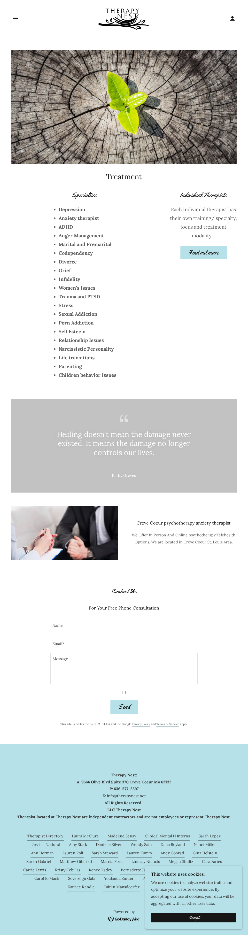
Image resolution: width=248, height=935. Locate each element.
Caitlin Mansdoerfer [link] (121, 886)
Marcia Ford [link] (112, 861)
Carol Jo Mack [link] (46, 878)
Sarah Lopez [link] (210, 836)
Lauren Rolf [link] (72, 852)
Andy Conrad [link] (172, 852)
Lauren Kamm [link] (139, 852)
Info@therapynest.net (126, 795)
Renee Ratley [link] (100, 869)
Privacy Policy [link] (141, 724)
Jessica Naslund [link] (46, 844)
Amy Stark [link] (78, 844)
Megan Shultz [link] (181, 861)
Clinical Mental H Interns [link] (167, 836)
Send (124, 707)
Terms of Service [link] (167, 724)
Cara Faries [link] (212, 861)
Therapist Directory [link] (45, 836)
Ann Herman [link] (42, 852)
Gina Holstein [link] (205, 852)
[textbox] (124, 623)
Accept (193, 917)
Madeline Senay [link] (122, 836)
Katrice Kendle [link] (81, 886)
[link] (124, 17)
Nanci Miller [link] (205, 844)
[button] (15, 18)
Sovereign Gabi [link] (81, 878)
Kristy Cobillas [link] (67, 869)
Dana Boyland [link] (173, 844)
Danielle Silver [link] (109, 844)
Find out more (203, 252)
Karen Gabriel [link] (38, 861)
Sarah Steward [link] (105, 852)
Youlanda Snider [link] (119, 878)
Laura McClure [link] (85, 836)
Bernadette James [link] (137, 869)
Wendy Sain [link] (141, 844)
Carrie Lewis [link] (34, 869)
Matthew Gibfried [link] (76, 861)
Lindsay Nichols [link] (146, 861)
